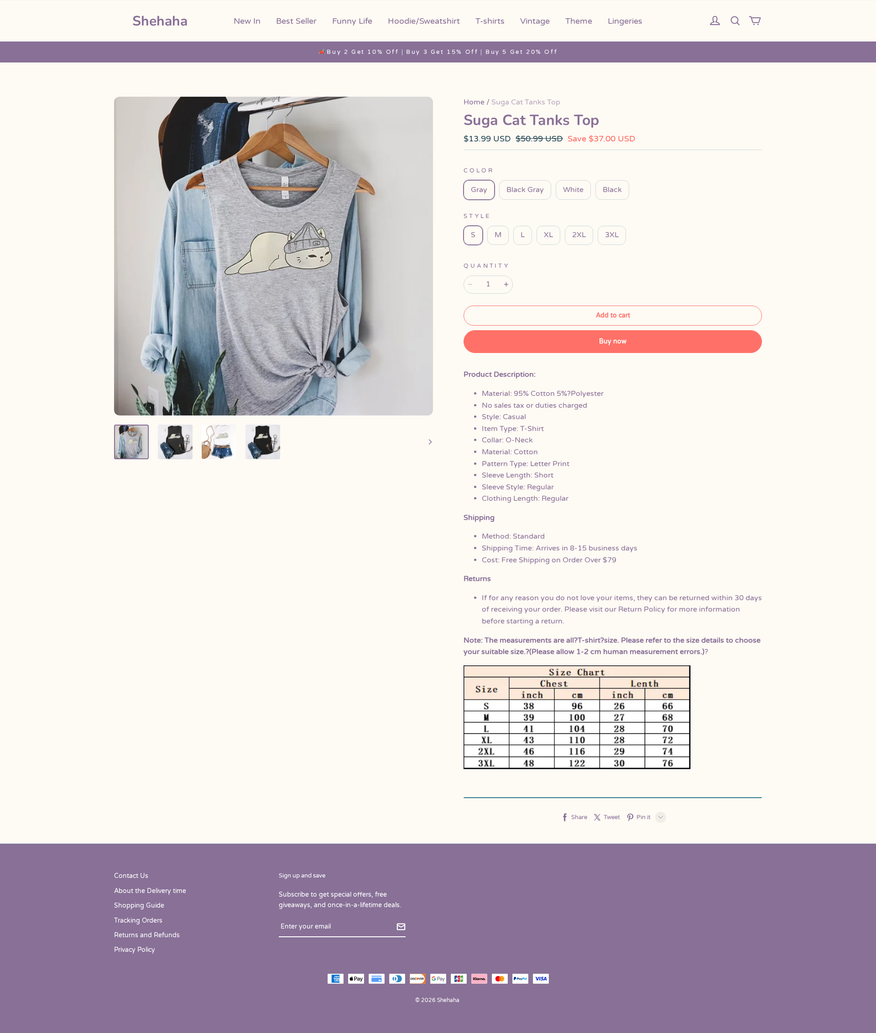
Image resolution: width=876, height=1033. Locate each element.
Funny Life (352, 21)
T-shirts (490, 21)
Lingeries (625, 21)
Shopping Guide (139, 905)
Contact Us (131, 876)
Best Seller (296, 21)
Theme (578, 21)
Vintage (535, 21)
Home (474, 102)
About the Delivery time (150, 891)
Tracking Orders (138, 920)
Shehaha (160, 21)
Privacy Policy (134, 950)
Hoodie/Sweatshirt (424, 21)
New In (247, 21)
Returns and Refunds (147, 935)
